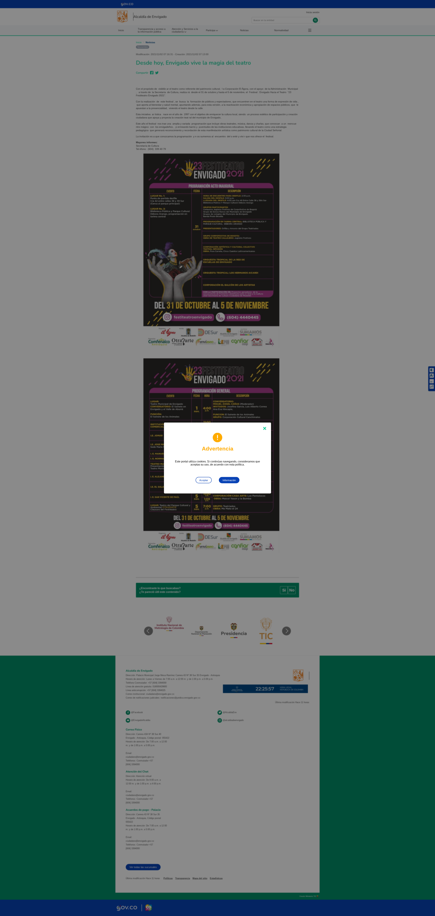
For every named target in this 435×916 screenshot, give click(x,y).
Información (229, 480)
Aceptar (203, 480)
